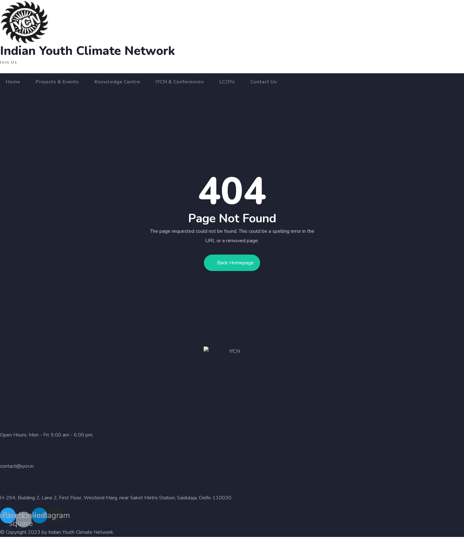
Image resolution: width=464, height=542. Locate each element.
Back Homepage (235, 262)
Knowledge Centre (117, 81)
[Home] (73, 22)
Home (13, 81)
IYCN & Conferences (180, 81)
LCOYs (227, 81)
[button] (8, 62)
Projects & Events (57, 81)
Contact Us (263, 81)
